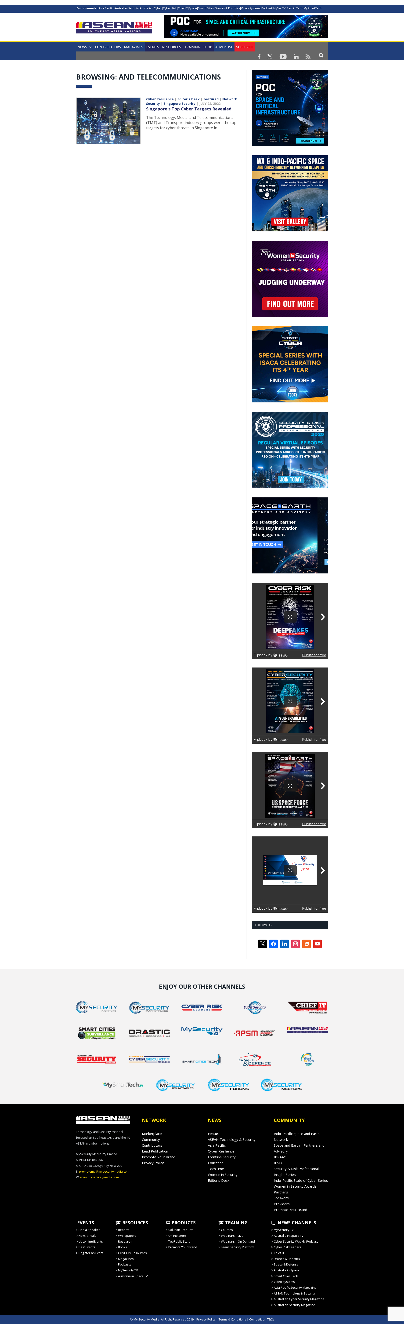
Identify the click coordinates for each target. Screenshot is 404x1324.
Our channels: (86, 8)
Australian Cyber (151, 8)
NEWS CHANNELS (296, 1223)
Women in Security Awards (295, 1186)
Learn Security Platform (237, 1247)
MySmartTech (312, 8)
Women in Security (223, 1174)
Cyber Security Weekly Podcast (296, 1241)
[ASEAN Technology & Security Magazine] (114, 28)
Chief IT (183, 8)
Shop (207, 47)
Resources (171, 47)
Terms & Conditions (232, 1319)
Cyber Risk (170, 8)
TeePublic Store (179, 1241)
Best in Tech (295, 8)
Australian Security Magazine (294, 1305)
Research (125, 1241)
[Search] (321, 55)
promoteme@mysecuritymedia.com (104, 1171)
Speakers (281, 1198)
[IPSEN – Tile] (290, 572)
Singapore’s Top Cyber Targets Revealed (188, 109)
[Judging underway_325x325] (290, 316)
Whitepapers (127, 1235)
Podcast (266, 8)
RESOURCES (134, 1223)
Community (151, 1139)
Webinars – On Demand (238, 1241)
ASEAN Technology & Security (232, 1139)
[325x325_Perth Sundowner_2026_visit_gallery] (290, 230)
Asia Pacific (105, 8)
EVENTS (85, 1223)
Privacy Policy (153, 1162)
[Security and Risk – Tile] (290, 487)
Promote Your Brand (158, 1157)
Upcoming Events (91, 1241)
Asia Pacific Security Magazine (295, 1287)
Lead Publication (155, 1151)
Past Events (87, 1247)
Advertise (224, 47)
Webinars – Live (232, 1235)
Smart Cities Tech (286, 1276)
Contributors (108, 47)
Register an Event (91, 1253)
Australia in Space (286, 1270)
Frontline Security (222, 1157)
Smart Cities (206, 8)
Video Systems (250, 8)
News (82, 47)
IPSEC (278, 1162)
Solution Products (180, 1230)
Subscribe (244, 47)
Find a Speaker (89, 1230)
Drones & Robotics (227, 8)
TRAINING (192, 47)
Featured (211, 99)
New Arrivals (87, 1235)
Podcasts (124, 1264)
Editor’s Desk (218, 1180)
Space (193, 8)
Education (216, 1162)
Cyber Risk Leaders (287, 1247)
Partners (281, 1192)
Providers (282, 1203)
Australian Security (126, 8)
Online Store (177, 1235)
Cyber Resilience (160, 99)
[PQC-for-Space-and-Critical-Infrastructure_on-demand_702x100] (246, 37)
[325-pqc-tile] (290, 145)
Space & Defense (286, 1264)
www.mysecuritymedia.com (99, 1177)
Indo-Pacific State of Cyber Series (301, 1180)
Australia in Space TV (133, 1276)
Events (152, 47)
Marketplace (152, 1133)
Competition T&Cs (261, 1319)
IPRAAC (280, 1157)
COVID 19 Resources (132, 1253)
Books (122, 1247)
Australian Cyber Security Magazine (299, 1299)
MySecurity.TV (128, 1270)
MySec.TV (279, 8)
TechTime (216, 1168)
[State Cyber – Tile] (290, 401)
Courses (227, 1230)
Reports (123, 1230)
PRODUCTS (183, 1223)
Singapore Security (179, 103)
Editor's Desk (188, 99)
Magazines (133, 47)
